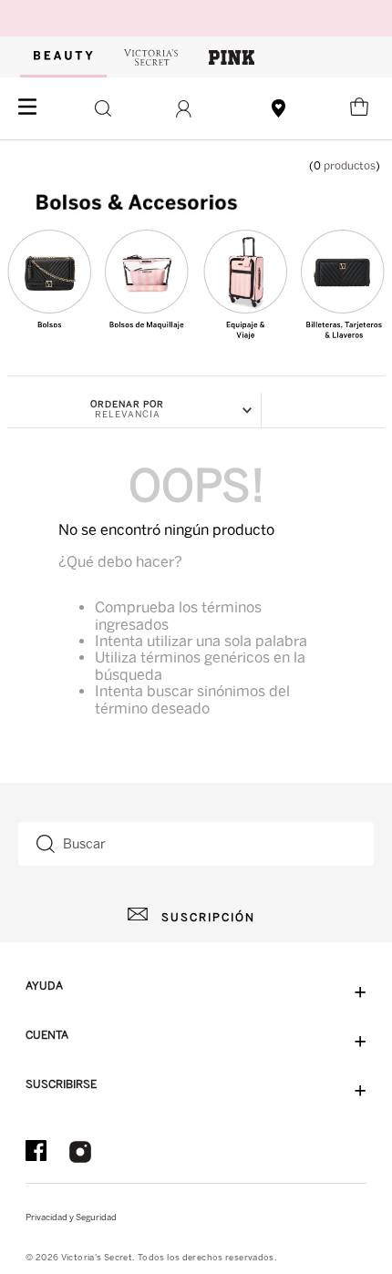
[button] (98, 108)
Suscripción (208, 917)
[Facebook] (36, 1153)
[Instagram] (80, 1153)
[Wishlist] (279, 108)
